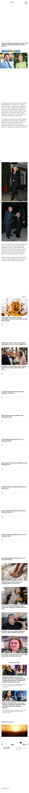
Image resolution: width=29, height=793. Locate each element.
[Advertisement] (14, 21)
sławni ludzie (17, 48)
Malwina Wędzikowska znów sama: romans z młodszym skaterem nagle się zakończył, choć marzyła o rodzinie (13, 705)
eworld (12, 2)
